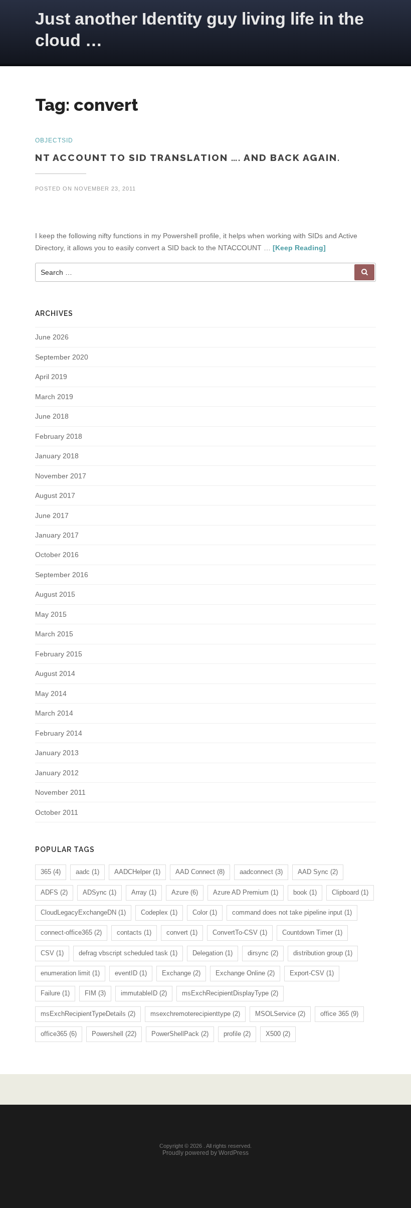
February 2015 (58, 654)
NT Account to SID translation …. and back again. (187, 157)
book (305, 892)
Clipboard (350, 892)
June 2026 (52, 337)
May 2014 (51, 693)
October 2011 (56, 812)
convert (181, 932)
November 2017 (60, 476)
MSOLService (280, 1013)
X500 (278, 1034)
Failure (55, 993)
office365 (59, 1034)
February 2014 (58, 733)
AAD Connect (200, 872)
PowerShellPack (180, 1034)
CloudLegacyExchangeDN (83, 912)
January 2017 (57, 535)
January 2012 (57, 773)
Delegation (212, 953)
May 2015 (51, 614)
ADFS (54, 892)
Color (204, 912)
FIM (95, 993)
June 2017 (52, 515)
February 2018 (58, 436)
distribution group (322, 953)
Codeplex (159, 912)
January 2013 (57, 753)
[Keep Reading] (299, 248)
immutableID (144, 993)
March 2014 (54, 713)
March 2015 (54, 634)
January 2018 (57, 456)
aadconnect (261, 872)
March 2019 (54, 397)
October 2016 (57, 555)
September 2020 (61, 357)
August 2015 (55, 594)
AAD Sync (318, 872)
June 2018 (52, 416)
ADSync (99, 892)
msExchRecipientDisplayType (230, 993)
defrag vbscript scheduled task (128, 953)
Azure (184, 892)
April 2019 (51, 377)
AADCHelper (137, 872)
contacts (134, 932)
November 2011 (60, 792)
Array (143, 892)
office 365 (339, 1013)
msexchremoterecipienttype (195, 1013)
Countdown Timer (312, 932)
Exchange (181, 973)
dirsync (263, 953)
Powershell (114, 1034)
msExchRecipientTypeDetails (88, 1013)
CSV (52, 953)
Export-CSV (312, 973)
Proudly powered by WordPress (205, 1152)
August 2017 (55, 495)
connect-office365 (71, 932)
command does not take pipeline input (292, 912)
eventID (131, 973)
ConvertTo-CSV (240, 932)
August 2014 (55, 673)
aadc (87, 872)
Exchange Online (245, 973)
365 (51, 872)
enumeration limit (70, 973)
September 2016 (61, 575)
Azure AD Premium (245, 892)
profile (237, 1034)
